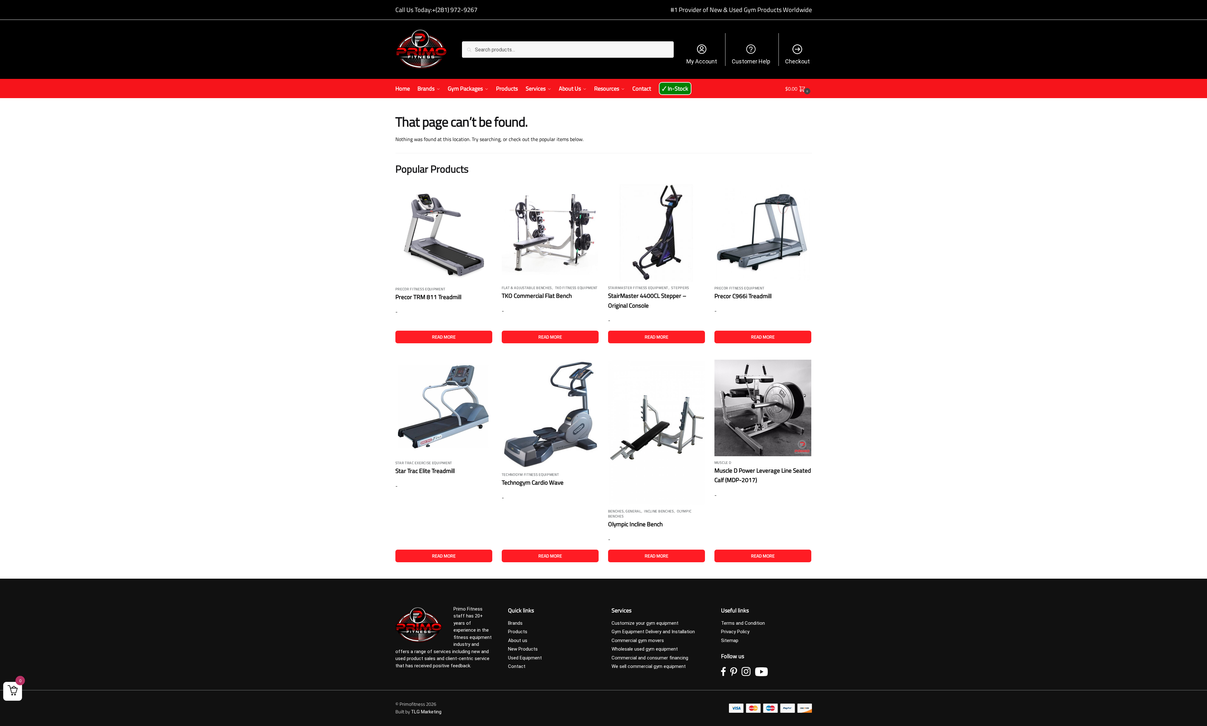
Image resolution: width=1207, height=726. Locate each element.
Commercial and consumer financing (650, 658)
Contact (516, 666)
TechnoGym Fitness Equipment (530, 474)
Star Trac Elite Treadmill (425, 470)
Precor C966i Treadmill (743, 295)
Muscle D (722, 462)
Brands (515, 623)
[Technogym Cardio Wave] (550, 414)
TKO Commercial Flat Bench (537, 295)
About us (517, 640)
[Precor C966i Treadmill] (762, 233)
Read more (444, 336)
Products (517, 632)
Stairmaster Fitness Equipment (638, 287)
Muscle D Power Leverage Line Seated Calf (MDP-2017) (762, 475)
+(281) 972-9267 (454, 10)
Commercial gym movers (638, 640)
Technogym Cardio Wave (533, 482)
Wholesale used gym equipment (645, 649)
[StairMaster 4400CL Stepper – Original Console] (656, 233)
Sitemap (729, 640)
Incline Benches (659, 511)
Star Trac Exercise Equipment (424, 462)
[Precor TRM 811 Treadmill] (443, 234)
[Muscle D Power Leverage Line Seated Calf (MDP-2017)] (762, 408)
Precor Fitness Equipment (420, 289)
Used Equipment (525, 658)
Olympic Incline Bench (635, 523)
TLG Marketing (426, 712)
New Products (523, 649)
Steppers (680, 287)
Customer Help (751, 61)
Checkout (797, 61)
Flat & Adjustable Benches (527, 287)
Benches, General (624, 511)
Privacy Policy (735, 632)
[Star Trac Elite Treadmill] (443, 408)
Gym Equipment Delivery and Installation (653, 632)
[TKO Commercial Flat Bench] (550, 233)
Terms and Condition (743, 623)
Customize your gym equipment (645, 623)
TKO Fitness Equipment (576, 287)
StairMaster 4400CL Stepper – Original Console (647, 300)
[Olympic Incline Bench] (656, 432)
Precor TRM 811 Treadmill (428, 296)
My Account (701, 61)
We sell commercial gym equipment (649, 666)
